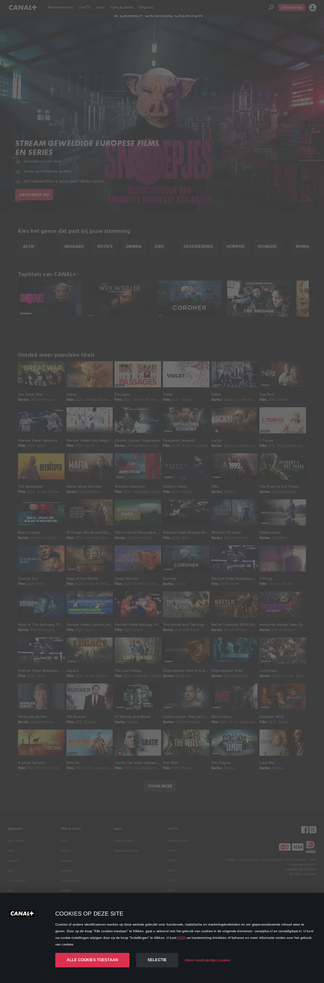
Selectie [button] (157, 960)
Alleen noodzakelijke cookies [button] (207, 960)
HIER (181, 938)
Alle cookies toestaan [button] (92, 960)
